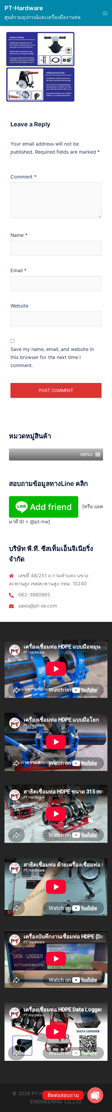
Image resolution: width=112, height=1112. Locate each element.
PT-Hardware (23, 8)
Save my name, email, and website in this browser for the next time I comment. (52, 357)
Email (18, 270)
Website (19, 306)
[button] (86, 454)
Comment (23, 177)
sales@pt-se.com (37, 606)
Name (18, 235)
